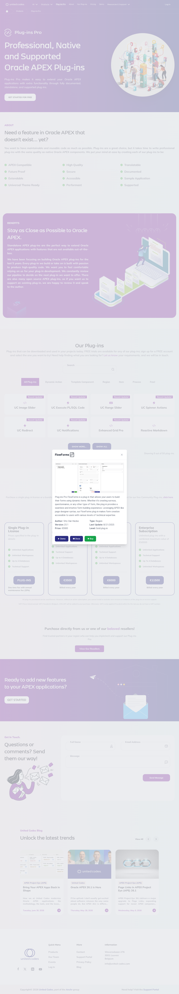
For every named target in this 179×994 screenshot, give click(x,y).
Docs (77, 539)
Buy (91, 539)
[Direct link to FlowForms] (72, 455)
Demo (63, 539)
